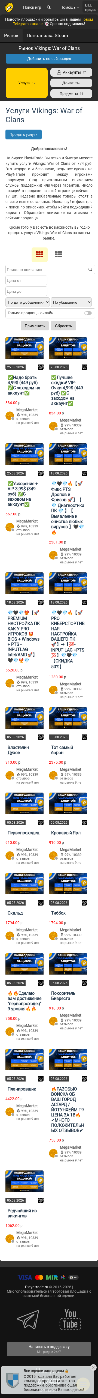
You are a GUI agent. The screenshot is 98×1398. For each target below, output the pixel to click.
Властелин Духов (18, 750)
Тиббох (58, 913)
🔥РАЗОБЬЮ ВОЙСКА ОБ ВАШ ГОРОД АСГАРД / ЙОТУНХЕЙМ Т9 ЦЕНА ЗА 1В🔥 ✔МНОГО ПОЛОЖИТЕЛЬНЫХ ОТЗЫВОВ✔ (67, 1109)
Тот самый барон (62, 750)
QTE (88, 5)
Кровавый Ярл (66, 832)
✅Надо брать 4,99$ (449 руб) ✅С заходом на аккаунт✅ (24, 385)
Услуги (26, 83)
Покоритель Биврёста (63, 996)
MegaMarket (27, 410)
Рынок (11, 35)
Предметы (71, 93)
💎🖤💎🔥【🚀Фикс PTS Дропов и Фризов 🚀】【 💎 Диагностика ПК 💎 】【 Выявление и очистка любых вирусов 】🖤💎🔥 (67, 508)
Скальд (15, 913)
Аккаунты (73, 72)
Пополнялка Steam (47, 35)
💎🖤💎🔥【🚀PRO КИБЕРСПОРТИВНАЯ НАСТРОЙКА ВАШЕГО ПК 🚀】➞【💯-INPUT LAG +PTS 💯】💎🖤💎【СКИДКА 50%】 (68, 639)
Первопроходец (23, 832)
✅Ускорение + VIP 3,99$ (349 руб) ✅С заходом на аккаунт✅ (23, 494)
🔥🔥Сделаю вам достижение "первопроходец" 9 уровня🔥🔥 (24, 1001)
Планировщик (22, 1089)
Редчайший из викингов (22, 1213)
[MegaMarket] (9, 416)
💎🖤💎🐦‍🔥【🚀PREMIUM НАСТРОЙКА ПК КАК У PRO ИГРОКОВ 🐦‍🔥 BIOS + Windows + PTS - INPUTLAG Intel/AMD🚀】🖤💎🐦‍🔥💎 (24, 636)
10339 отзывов (27, 417)
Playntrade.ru (36, 1287)
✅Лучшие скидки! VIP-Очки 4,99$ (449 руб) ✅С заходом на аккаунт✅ (67, 390)
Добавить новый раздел (49, 58)
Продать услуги (24, 134)
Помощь (68, 7)
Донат (71, 83)
